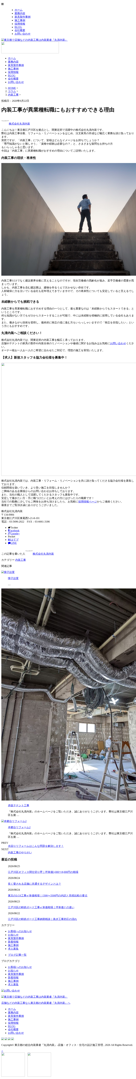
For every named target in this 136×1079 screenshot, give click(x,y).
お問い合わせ (23, 33)
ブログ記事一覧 (17, 954)
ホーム (19, 9)
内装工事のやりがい (20, 852)
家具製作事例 (23, 16)
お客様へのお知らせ (20, 931)
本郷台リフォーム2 (19, 827)
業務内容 (20, 13)
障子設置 (13, 578)
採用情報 (20, 23)
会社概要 (20, 30)
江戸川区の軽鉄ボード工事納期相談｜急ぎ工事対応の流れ (42, 919)
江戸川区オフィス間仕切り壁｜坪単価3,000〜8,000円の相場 (43, 872)
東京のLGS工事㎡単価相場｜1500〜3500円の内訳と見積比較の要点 (47, 895)
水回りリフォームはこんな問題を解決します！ (36, 846)
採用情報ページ (87, 501)
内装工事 (13, 94)
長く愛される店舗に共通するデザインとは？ (34, 883)
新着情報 (13, 941)
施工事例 (20, 20)
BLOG (18, 27)
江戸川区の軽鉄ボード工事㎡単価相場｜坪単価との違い (41, 907)
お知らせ (13, 934)
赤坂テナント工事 (18, 805)
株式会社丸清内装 (19, 123)
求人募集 (13, 948)
